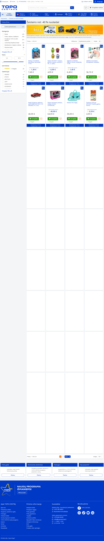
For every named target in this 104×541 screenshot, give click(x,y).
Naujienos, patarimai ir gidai (8, 511)
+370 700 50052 (58, 509)
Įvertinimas (5, 66)
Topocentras (4, 18)
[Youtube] (89, 512)
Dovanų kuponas (95, 14)
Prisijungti (100, 1)
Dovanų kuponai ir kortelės (8, 517)
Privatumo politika (31, 517)
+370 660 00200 (58, 517)
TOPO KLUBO (32, 67)
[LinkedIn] (93, 512)
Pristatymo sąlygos (31, 509)
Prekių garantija (30, 511)
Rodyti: (95, 41)
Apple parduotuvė (35, 14)
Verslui (13, 1)
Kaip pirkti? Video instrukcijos (34, 520)
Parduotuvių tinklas (6, 509)
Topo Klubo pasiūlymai (84, 14)
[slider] (3, 62)
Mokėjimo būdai (30, 507)
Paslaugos (60, 14)
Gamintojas (5, 72)
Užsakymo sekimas (87, 1)
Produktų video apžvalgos (33, 528)
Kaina (3, 55)
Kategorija (5, 31)
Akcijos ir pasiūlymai (22, 14)
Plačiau (13, 475)
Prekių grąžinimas (31, 513)
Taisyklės (28, 515)
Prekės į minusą (70, 14)
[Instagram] (80, 512)
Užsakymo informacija (32, 522)
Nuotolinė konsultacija (61, 511)
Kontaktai (3, 526)
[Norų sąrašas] (85, 7)
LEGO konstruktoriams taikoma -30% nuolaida (82, 35)
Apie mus (3, 507)
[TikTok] (84, 512)
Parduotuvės (5, 1)
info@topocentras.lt (60, 519)
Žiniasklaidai (4, 528)
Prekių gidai (29, 526)
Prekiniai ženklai (5, 515)
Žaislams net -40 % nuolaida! (16, 18)
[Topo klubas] (21, 490)
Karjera (3, 522)
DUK (27, 524)
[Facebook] (79, 508)
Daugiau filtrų (6, 52)
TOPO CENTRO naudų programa (9, 520)
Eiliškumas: (74, 41)
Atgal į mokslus (47, 14)
